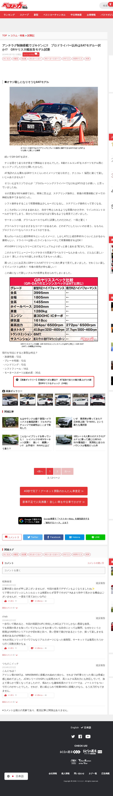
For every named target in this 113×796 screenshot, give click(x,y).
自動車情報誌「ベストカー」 (14, 5)
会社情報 (53, 773)
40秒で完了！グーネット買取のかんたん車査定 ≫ (54, 491)
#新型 (15, 59)
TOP (4, 35)
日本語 (87, 727)
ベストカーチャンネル (54, 14)
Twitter (73, 736)
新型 (36, 14)
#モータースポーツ (52, 59)
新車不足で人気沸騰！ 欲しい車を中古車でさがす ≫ (54, 501)
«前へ (40, 471)
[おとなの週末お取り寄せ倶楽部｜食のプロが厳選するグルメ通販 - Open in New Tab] (70, 752)
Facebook (80, 736)
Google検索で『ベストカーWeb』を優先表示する (66, 518)
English (75, 727)
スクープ (24, 14)
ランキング (9, 14)
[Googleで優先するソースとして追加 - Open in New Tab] (30, 520)
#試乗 (23, 59)
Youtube (87, 736)
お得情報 (91, 14)
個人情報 (65, 773)
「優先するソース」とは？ (56, 522)
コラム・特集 (17, 35)
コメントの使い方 (96, 563)
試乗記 (30, 35)
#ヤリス (66, 59)
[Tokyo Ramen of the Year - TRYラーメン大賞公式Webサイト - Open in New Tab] (81, 762)
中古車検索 (76, 14)
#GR (87, 59)
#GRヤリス (77, 59)
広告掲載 (105, 773)
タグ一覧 (93, 773)
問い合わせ (79, 773)
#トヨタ (7, 59)
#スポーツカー (35, 59)
